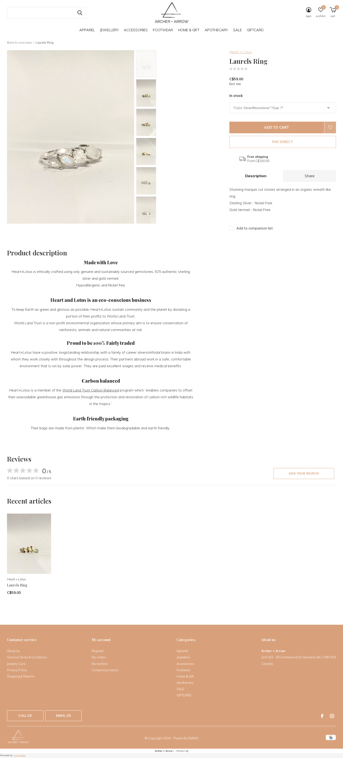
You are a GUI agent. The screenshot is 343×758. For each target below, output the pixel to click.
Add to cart (276, 127)
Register (98, 651)
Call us (25, 715)
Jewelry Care (16, 664)
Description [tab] (255, 175)
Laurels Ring (17, 585)
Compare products (105, 670)
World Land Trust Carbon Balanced (90, 390)
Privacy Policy (17, 670)
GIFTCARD (255, 30)
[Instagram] (332, 716)
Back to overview (19, 42)
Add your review (304, 473)
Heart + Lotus (240, 52)
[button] (169, 63)
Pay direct (282, 142)
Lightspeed (19, 755)
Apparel (87, 30)
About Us (13, 651)
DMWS (193, 738)
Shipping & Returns (21, 676)
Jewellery (109, 30)
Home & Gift (189, 30)
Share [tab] (310, 175)
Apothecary (216, 30)
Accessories (136, 30)
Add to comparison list (254, 228)
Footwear (163, 30)
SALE (237, 30)
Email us (63, 715)
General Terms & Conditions (27, 657)
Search (79, 13)
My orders (99, 657)
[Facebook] (322, 716)
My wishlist (99, 664)
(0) (250, 69)
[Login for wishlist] (330, 127)
